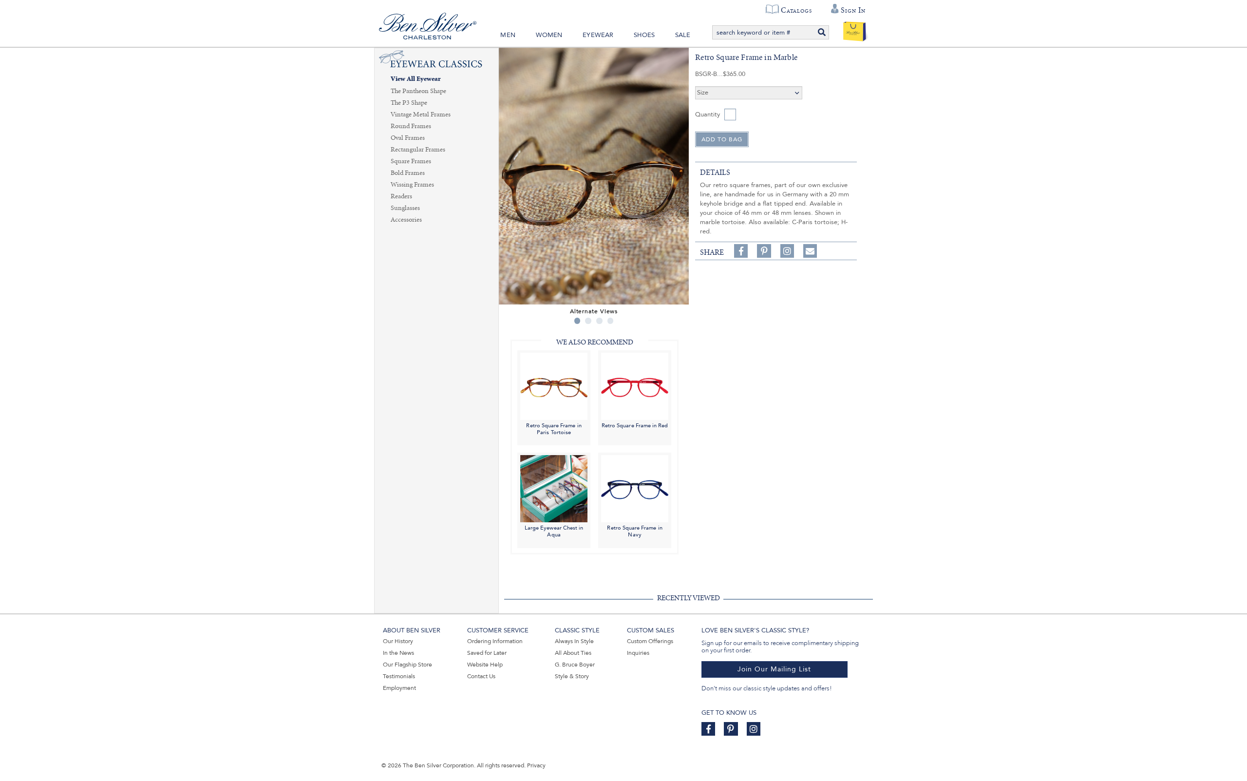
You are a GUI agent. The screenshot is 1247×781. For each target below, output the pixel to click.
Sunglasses (405, 208)
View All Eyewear (416, 79)
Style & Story (572, 676)
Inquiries (638, 653)
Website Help (485, 664)
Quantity (707, 114)
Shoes (644, 35)
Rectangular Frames (418, 149)
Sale (683, 35)
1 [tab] (577, 321)
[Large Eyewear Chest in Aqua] (553, 488)
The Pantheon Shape (418, 91)
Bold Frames (408, 173)
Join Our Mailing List (774, 669)
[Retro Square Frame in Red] (634, 385)
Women (549, 35)
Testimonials (399, 676)
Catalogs (796, 10)
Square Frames (411, 161)
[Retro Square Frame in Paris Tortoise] (553, 385)
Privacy (536, 765)
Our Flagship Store (407, 664)
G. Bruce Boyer (575, 664)
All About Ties (573, 653)
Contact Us (481, 676)
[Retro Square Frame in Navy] (634, 488)
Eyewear (598, 35)
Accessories (406, 219)
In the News (398, 653)
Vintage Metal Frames (421, 114)
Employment (399, 688)
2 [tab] (588, 321)
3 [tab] (599, 321)
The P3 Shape (409, 102)
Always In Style (574, 641)
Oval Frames (408, 137)
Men (507, 35)
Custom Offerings (650, 641)
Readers (401, 196)
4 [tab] (610, 321)
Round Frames (411, 126)
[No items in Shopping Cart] (854, 29)
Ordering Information (495, 641)
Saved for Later (487, 653)
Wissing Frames (412, 184)
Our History (398, 641)
